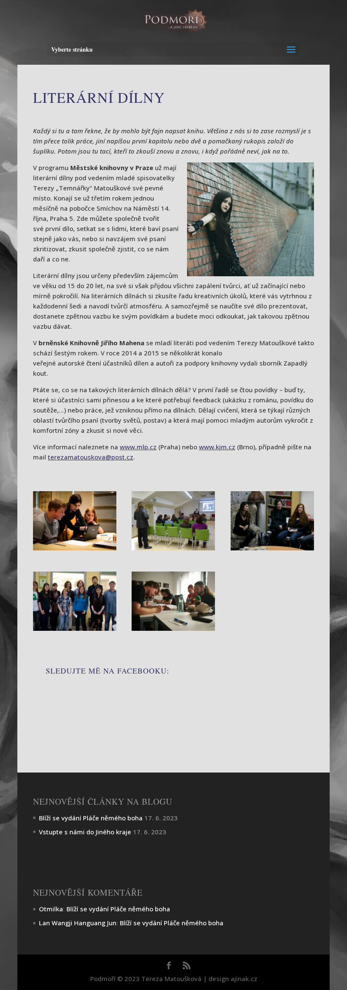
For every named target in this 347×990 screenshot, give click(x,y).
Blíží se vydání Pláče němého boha (91, 818)
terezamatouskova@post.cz (90, 457)
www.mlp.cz (138, 447)
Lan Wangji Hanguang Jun (77, 922)
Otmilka (51, 909)
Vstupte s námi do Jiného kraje (85, 832)
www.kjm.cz (217, 447)
